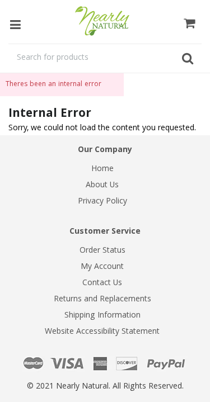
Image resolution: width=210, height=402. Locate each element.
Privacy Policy (102, 202)
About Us (102, 185)
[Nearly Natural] (105, 21)
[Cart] (189, 22)
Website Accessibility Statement (102, 332)
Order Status (102, 251)
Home (102, 169)
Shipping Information (102, 316)
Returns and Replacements (102, 299)
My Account (102, 267)
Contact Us (102, 283)
